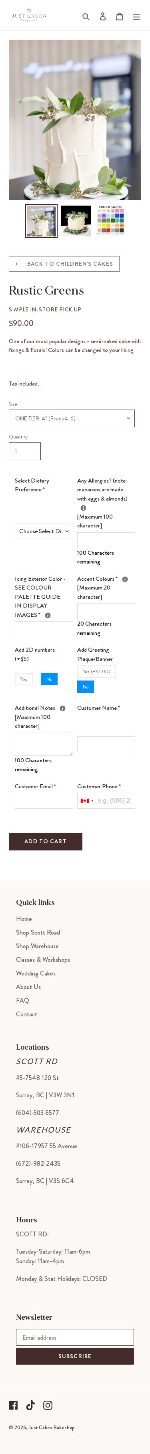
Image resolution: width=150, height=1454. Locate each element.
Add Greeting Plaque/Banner (95, 654)
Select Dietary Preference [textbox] (32, 485)
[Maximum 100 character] (106, 503)
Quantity (18, 437)
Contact (26, 1014)
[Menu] (136, 15)
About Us (28, 987)
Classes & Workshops (43, 959)
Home (24, 918)
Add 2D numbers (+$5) (35, 654)
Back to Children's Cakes (70, 264)
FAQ (22, 1000)
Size (13, 404)
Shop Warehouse (37, 946)
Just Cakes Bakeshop (51, 1427)
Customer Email (35, 786)
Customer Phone (99, 786)
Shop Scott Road (38, 932)
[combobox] (87, 800)
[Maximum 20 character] (106, 587)
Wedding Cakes (36, 973)
